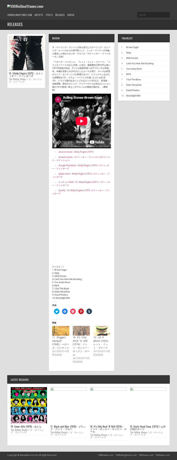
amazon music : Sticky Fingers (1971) (76, 151)
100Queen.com (145, 455)
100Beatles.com (105, 455)
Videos (70, 15)
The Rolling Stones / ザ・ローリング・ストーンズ (25, 80)
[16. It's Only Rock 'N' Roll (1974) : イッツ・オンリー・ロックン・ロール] (81, 331)
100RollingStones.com (19, 15)
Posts (49, 15)
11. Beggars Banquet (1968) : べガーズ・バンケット (60, 342)
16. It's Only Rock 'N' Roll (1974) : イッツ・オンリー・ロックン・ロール (81, 346)
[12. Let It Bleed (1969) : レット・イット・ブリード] (101, 331)
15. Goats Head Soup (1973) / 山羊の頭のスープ (148, 428)
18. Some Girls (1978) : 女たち (26, 426)
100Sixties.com (162, 455)
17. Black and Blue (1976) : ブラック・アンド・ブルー (68, 428)
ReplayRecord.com (29, 455)
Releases (60, 15)
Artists (39, 15)
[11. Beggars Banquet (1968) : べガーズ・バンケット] (60, 331)
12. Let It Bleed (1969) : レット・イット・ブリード (101, 342)
